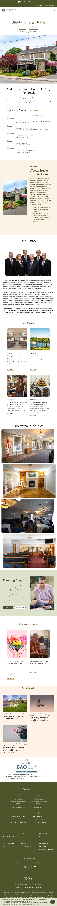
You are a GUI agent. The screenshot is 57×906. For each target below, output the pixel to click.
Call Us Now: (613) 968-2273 (18, 823)
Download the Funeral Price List (15, 778)
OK (52, 902)
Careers (41, 840)
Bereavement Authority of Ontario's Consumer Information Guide (24, 776)
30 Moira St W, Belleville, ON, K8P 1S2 (29, 26)
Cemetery (23, 840)
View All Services (33, 110)
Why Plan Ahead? (7, 840)
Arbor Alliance (42, 846)
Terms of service (29, 887)
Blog (4, 846)
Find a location (38, 807)
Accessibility (39, 887)
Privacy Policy (18, 887)
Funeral (23, 837)
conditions (37, 904)
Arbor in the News (43, 843)
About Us (41, 837)
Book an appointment (18, 807)
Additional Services (26, 846)
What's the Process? (8, 837)
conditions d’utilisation (39, 902)
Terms (28, 901)
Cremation (23, 843)
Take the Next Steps (8, 843)
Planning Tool (20, 607)
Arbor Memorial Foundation (46, 849)
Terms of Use (32, 899)
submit (38, 862)
